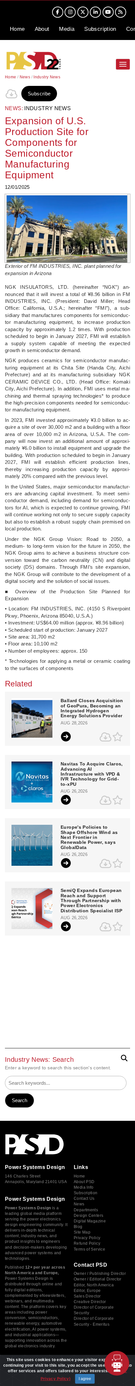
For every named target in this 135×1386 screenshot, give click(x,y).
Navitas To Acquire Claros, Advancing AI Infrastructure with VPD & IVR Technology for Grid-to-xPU (92, 774)
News (25, 77)
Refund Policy (87, 1243)
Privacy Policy (87, 1238)
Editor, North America (94, 1285)
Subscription (100, 29)
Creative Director (90, 1301)
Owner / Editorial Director (98, 1279)
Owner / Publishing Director (100, 1273)
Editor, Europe (87, 1290)
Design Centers (88, 1215)
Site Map (82, 1232)
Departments (86, 1210)
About (42, 29)
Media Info (84, 1187)
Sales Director (87, 1296)
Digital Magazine (90, 1221)
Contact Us (84, 1198)
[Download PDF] (11, 94)
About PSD (84, 1181)
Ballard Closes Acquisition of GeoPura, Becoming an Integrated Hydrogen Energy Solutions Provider (92, 708)
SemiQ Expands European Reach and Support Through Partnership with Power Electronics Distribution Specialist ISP (91, 900)
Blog (78, 1226)
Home (17, 29)
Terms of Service (89, 1249)
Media (66, 29)
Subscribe (39, 93)
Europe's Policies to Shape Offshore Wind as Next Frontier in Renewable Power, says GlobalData (89, 837)
